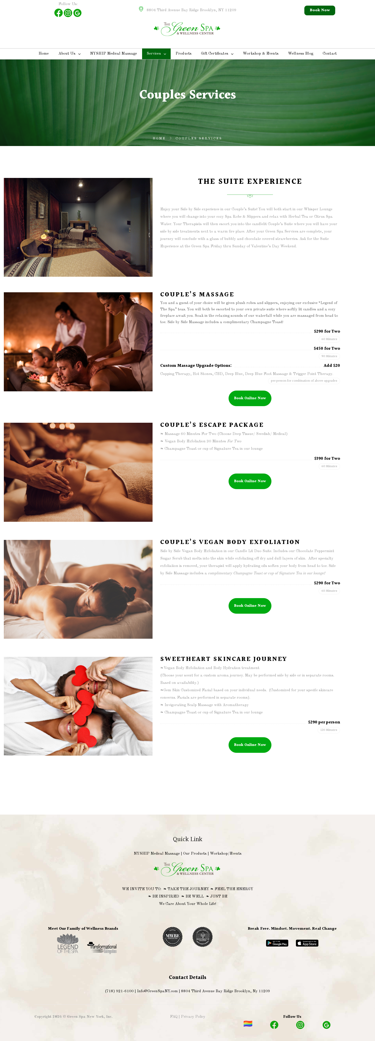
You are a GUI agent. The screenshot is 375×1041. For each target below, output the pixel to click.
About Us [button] (67, 54)
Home (44, 54)
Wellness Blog (300, 54)
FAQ (174, 1017)
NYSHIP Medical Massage (113, 54)
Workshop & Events (261, 54)
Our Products (195, 854)
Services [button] (154, 54)
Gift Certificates (214, 54)
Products (184, 54)
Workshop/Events (226, 854)
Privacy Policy (193, 1017)
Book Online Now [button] (250, 398)
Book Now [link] (320, 10)
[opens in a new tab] (68, 953)
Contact (330, 54)
